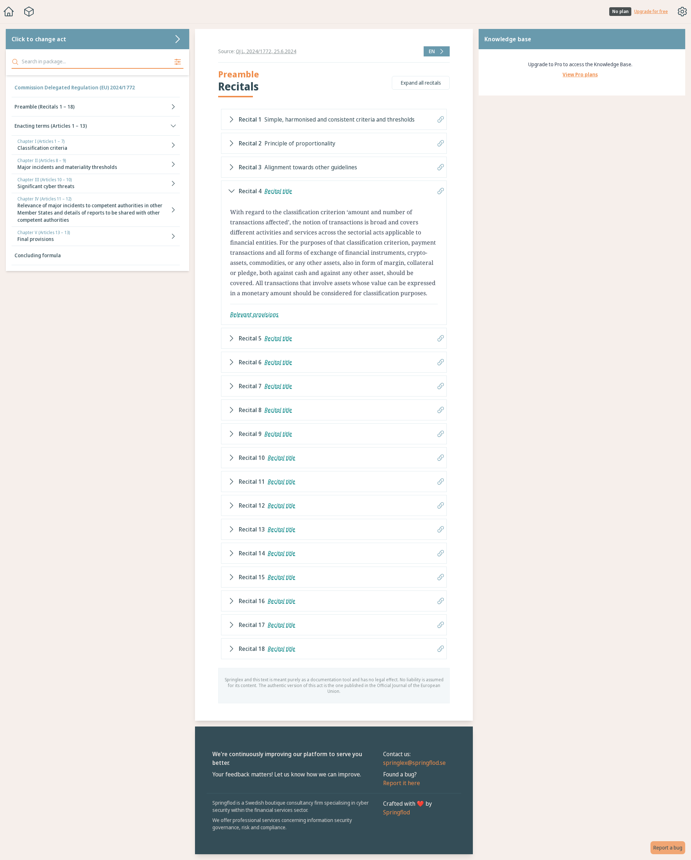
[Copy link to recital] (440, 119)
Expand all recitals (421, 82)
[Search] (15, 61)
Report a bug (667, 847)
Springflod (396, 812)
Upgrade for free (651, 11)
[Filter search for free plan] (177, 62)
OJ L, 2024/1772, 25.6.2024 (266, 51)
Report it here (401, 783)
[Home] (8, 11)
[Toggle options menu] (682, 11)
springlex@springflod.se (414, 763)
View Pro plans (580, 74)
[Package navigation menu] (29, 11)
